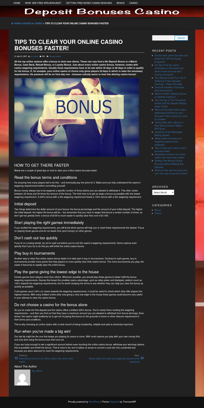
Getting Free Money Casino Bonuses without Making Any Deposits (169, 164)
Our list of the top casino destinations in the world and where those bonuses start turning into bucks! (169, 69)
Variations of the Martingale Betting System (168, 133)
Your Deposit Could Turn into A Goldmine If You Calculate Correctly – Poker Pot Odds (170, 81)
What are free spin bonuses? (43, 2)
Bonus (120, 2)
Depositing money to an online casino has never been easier (46, 358)
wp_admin (34, 56)
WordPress (94, 401)
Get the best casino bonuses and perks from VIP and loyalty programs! (171, 58)
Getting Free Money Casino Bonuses (89, 2)
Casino (133, 2)
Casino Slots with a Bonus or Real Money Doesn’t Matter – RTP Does (169, 125)
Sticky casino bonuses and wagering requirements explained (114, 358)
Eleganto (114, 401)
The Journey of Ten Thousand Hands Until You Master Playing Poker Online (170, 103)
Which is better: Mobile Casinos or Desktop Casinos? (170, 95)
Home (17, 2)
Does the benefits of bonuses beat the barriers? (169, 89)
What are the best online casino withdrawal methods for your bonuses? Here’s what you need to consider (171, 114)
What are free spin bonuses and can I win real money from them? (171, 172)
